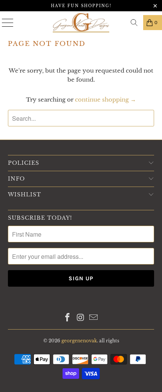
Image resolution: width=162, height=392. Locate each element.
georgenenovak (79, 340)
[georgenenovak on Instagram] (80, 318)
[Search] (134, 22)
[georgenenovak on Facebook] (67, 318)
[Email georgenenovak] (93, 318)
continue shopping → (105, 99)
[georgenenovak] (81, 22)
